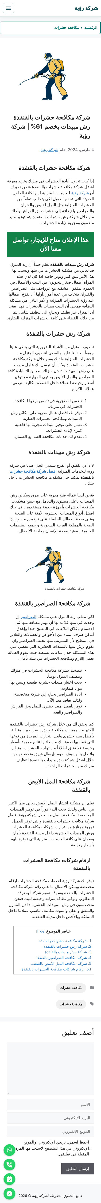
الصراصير (28, 616)
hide (40, 931)
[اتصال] (9, 1164)
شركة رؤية (80, 193)
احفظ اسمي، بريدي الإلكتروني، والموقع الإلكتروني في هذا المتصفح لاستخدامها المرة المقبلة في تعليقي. (52, 1148)
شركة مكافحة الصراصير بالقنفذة (63, 957)
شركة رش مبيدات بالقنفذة (68, 952)
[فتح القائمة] (8, 8)
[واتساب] (9, 1150)
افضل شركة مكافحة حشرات (33, 471)
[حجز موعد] (9, 1179)
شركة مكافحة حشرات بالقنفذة (65, 940)
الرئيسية (90, 27)
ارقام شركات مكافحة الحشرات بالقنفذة (56, 969)
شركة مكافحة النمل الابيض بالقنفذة (61, 963)
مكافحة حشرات (66, 27)
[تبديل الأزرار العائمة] (9, 1193)
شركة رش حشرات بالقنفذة (67, 946)
